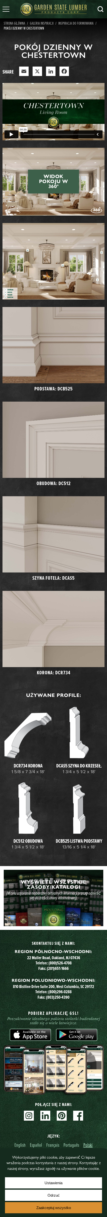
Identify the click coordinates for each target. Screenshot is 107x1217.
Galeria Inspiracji (42, 23)
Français (52, 1144)
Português (71, 1144)
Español (36, 1144)
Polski (88, 1144)
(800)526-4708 (60, 963)
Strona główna (14, 23)
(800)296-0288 (60, 992)
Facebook (78, 1116)
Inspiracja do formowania (76, 23)
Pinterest (62, 1116)
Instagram (29, 1116)
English (20, 1144)
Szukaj (101, 9)
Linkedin (45, 1116)
